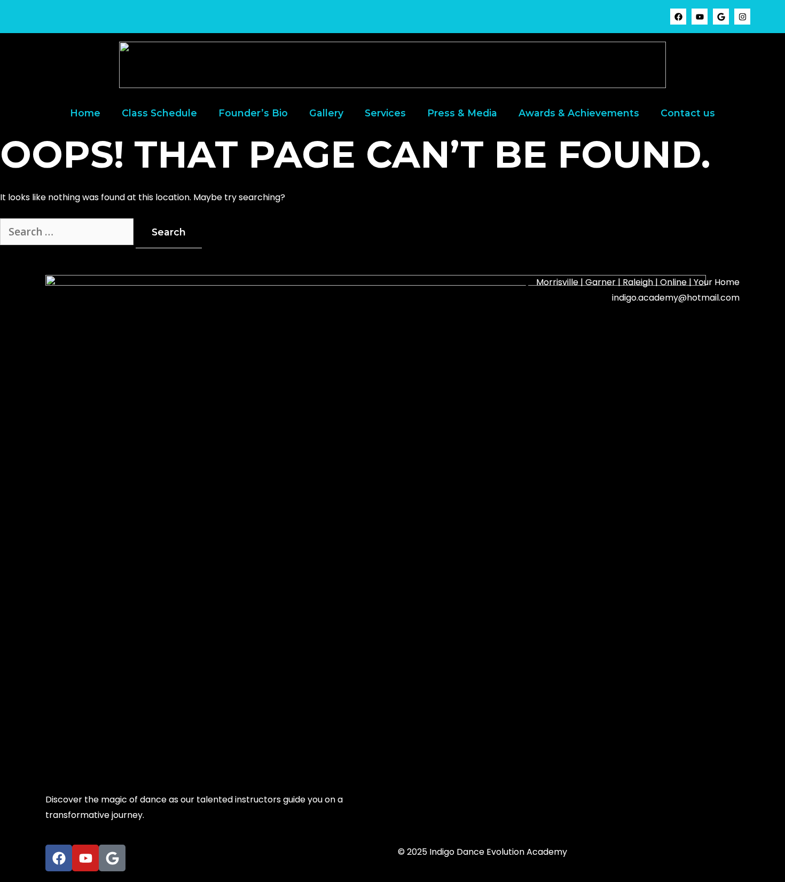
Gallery (326, 113)
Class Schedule (159, 113)
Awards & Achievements (579, 113)
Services (385, 113)
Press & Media (462, 113)
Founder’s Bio (253, 113)
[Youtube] (700, 17)
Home (85, 113)
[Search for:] (68, 232)
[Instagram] (742, 17)
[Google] (721, 17)
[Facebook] (678, 17)
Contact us (688, 113)
